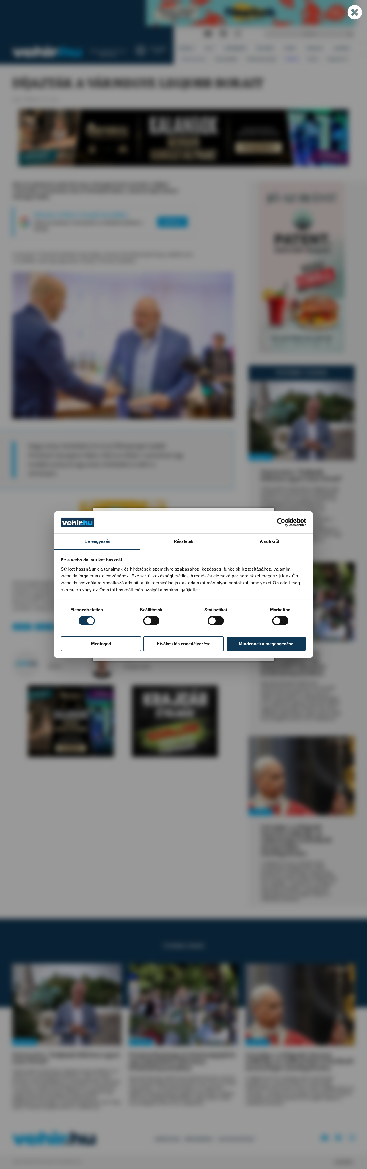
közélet (22, 626)
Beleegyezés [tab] (97, 541)
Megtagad (101, 643)
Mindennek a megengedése (266, 643)
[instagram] (238, 34)
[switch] (151, 620)
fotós (128, 661)
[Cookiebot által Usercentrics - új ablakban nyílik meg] (281, 522)
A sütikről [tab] (269, 541)
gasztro (44, 626)
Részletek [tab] (184, 541)
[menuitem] (187, 48)
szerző (52, 661)
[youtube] (208, 34)
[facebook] (223, 34)
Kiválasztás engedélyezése (183, 643)
